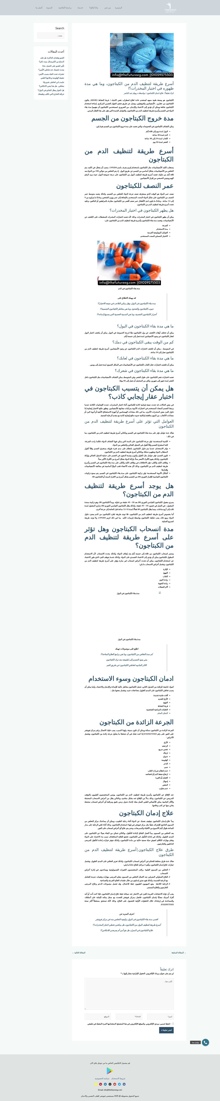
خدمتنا (80, 7)
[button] (205, 1042)
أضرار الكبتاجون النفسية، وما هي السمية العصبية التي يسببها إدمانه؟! (127, 314)
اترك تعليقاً (169, 93)
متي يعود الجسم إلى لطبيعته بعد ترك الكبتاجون (126, 659)
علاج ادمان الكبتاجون (155, 93)
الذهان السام (163, 713)
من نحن (107, 7)
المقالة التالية (78, 952)
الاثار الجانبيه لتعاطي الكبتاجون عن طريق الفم (127, 665)
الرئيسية (118, 7)
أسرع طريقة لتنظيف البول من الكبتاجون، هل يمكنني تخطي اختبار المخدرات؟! (127, 924)
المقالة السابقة (179, 952)
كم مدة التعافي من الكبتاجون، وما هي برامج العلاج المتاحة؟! (127, 654)
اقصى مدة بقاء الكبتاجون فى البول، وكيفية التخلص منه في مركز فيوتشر (126, 919)
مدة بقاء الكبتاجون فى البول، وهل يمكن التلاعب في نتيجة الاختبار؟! (127, 303)
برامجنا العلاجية (65, 7)
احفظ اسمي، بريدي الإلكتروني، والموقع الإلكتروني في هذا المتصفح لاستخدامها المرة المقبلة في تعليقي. (128, 1023)
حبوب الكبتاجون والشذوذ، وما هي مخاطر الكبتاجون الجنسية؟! (127, 308)
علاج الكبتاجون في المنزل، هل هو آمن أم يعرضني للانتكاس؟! (126, 930)
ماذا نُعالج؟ (93, 7)
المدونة (49, 7)
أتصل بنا (39, 7)
